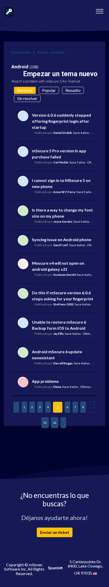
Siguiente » (63, 422)
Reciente (24, 90)
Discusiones (21, 52)
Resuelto (73, 90)
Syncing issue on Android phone (61, 239)
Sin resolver (27, 98)
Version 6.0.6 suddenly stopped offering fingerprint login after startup (61, 121)
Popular (49, 90)
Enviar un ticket (54, 532)
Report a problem (51, 52)
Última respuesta (91, 387)
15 (45, 423)
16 (54, 423)
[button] (99, 10)
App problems (45, 381)
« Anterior (16, 407)
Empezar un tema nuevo (60, 74)
